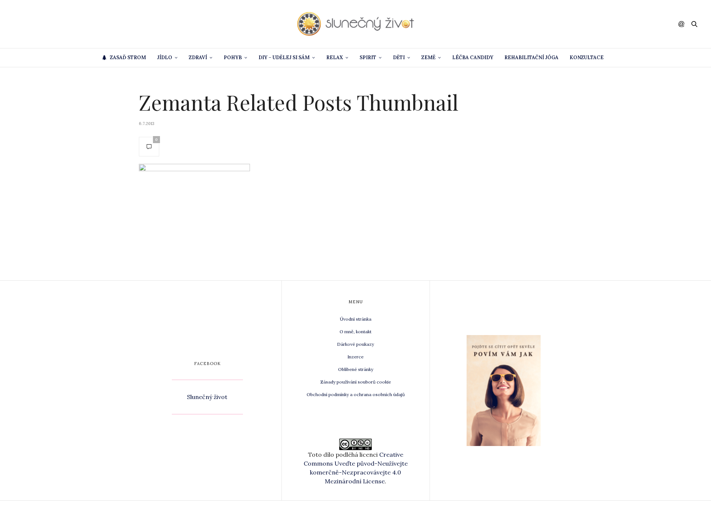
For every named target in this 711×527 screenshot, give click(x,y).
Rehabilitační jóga (531, 57)
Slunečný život (207, 397)
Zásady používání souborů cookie (355, 382)
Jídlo (164, 57)
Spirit (368, 57)
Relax (334, 57)
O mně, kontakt (355, 331)
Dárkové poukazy (355, 344)
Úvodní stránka (355, 319)
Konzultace (587, 57)
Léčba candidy (472, 57)
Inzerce (355, 356)
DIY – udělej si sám (284, 57)
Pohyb (233, 57)
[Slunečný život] (355, 24)
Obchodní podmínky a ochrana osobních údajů (356, 394)
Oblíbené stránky (355, 369)
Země (428, 57)
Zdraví (198, 57)
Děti (399, 57)
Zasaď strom (128, 57)
